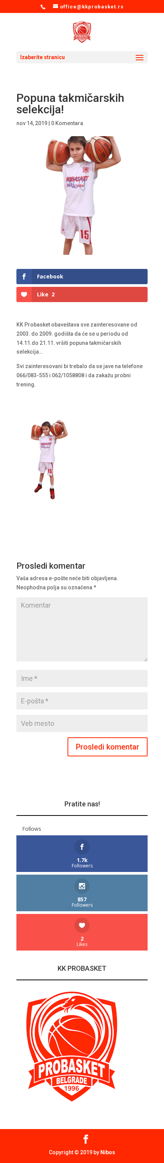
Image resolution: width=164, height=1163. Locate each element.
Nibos (107, 1152)
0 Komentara (67, 123)
